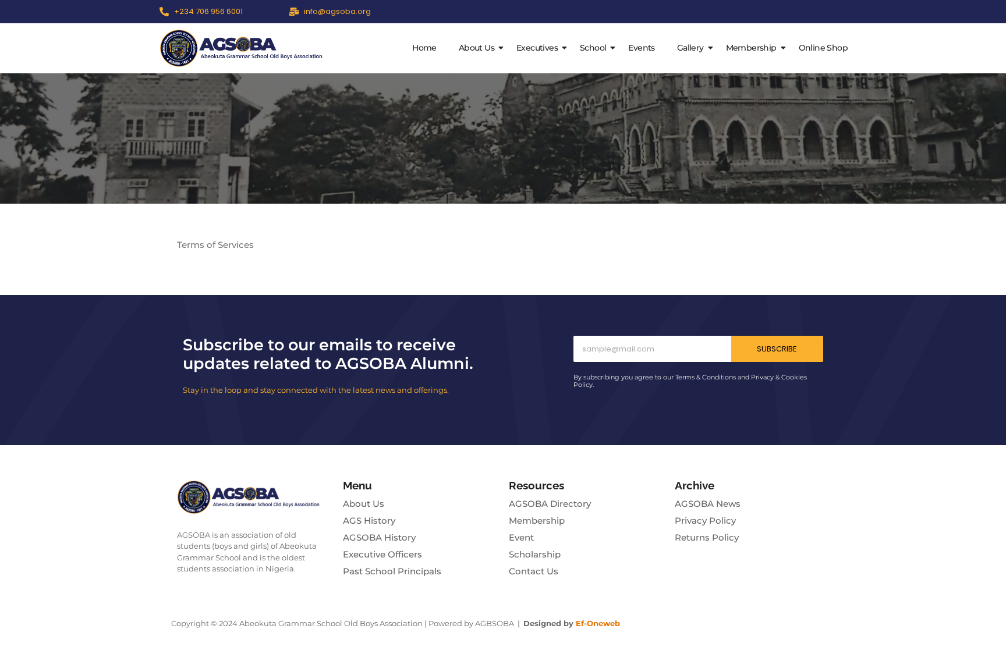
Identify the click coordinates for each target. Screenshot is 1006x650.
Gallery (690, 47)
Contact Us (533, 571)
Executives (537, 47)
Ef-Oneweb (598, 623)
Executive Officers (382, 554)
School (593, 47)
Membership (751, 47)
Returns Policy (707, 537)
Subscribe (777, 348)
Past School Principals (392, 571)
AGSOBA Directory (550, 503)
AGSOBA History (379, 537)
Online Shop (823, 47)
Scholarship (535, 554)
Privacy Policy (705, 520)
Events (641, 47)
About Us (476, 47)
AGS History (369, 520)
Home (424, 47)
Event (521, 537)
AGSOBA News (708, 503)
